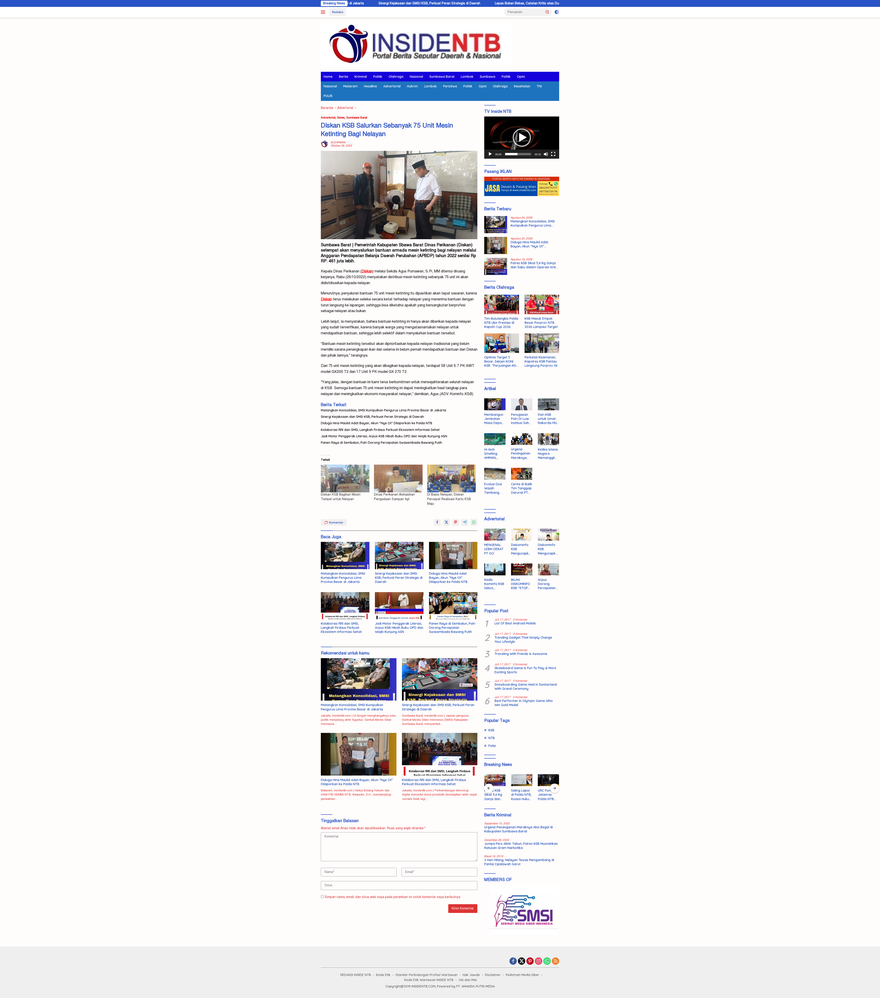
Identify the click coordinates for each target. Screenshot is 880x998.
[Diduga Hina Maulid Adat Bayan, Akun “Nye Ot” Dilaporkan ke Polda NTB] (453, 555)
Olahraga (396, 77)
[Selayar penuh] (553, 154)
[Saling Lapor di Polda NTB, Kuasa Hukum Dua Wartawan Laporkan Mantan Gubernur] (521, 780)
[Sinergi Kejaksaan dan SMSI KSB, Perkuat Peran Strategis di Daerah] (399, 555)
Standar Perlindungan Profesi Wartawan (426, 975)
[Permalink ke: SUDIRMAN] (324, 144)
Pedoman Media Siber (522, 975)
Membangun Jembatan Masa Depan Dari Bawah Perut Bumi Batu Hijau (493, 419)
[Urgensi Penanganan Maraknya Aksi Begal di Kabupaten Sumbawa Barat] (521, 439)
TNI (539, 86)
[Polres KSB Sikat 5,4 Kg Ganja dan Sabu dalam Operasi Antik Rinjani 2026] (495, 266)
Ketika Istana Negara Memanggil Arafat (548, 453)
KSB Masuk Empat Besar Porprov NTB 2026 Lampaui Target (541, 322)
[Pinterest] (530, 961)
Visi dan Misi (468, 980)
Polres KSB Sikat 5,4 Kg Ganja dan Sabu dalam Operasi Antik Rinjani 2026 (534, 265)
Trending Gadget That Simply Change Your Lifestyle (523, 639)
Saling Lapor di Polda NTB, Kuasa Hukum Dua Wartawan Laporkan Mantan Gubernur (521, 794)
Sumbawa (487, 77)
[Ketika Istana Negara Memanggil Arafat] (548, 439)
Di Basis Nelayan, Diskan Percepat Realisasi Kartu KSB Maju (449, 499)
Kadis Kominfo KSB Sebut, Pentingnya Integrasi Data (494, 584)
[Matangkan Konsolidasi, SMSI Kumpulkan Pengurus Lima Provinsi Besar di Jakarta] (345, 555)
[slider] (518, 154)
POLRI (328, 96)
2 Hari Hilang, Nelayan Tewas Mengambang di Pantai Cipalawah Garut (519, 862)
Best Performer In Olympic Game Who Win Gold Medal (524, 703)
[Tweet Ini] (446, 522)
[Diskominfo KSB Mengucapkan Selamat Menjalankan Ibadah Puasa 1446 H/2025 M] (548, 535)
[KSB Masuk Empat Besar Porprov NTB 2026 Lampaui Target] (542, 304)
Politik (377, 77)
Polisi (492, 746)
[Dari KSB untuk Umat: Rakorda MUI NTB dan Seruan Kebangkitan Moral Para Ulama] (548, 404)
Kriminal (361, 77)
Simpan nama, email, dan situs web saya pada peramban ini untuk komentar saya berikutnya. (393, 897)
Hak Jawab (471, 975)
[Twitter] (521, 961)
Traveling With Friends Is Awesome (521, 654)
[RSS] (555, 961)
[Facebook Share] (437, 522)
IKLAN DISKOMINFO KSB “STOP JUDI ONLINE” (521, 584)
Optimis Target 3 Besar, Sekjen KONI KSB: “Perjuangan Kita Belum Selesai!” (501, 361)
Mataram (350, 86)
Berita (343, 77)
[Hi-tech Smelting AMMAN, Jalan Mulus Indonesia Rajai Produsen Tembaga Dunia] (495, 439)
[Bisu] (546, 154)
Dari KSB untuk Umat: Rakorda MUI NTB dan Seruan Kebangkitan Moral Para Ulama (548, 419)
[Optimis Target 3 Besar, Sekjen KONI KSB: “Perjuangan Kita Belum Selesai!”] (501, 343)
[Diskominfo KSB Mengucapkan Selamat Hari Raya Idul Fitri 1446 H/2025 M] (521, 535)
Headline (370, 86)
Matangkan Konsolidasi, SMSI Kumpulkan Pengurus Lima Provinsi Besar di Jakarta (383, 410)
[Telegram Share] (464, 522)
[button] (547, 12)
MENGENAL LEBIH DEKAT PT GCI (493, 549)
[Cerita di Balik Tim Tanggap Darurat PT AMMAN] (521, 474)
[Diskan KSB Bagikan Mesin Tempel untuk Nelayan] (345, 478)
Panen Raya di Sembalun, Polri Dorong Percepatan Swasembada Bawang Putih (381, 443)
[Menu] (324, 12)
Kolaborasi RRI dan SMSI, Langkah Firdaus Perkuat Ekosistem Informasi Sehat (380, 430)
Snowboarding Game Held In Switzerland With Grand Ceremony (526, 686)
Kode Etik (383, 975)
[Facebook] (513, 961)
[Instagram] (538, 961)
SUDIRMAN (337, 142)
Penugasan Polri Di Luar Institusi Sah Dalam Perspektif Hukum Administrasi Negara (520, 419)
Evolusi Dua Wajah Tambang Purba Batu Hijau (493, 488)
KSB (491, 730)
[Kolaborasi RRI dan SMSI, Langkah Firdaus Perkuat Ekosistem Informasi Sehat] (345, 605)
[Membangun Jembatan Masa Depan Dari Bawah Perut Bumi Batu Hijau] (495, 404)
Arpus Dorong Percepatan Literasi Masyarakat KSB (547, 584)
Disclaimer (493, 975)
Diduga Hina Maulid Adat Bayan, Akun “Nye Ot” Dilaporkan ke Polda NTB (376, 423)
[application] (521, 137)
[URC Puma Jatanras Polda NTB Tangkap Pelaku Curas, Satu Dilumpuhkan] (548, 780)
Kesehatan (522, 86)
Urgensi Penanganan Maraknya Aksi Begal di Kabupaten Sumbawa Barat (521, 453)
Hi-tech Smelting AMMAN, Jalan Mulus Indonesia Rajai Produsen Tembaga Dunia (493, 453)
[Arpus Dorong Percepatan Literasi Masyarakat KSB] (548, 569)
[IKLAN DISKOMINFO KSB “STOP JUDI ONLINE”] (521, 569)
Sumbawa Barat (441, 77)
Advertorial (392, 86)
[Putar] (490, 154)
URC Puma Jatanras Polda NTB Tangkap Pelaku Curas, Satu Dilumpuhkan (548, 794)
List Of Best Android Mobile (515, 623)
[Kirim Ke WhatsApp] (473, 522)
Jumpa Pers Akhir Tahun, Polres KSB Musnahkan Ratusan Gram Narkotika (521, 846)
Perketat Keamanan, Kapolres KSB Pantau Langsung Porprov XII (541, 361)
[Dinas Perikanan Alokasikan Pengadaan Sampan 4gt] (398, 478)
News (341, 117)
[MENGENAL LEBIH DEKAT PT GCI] (495, 535)
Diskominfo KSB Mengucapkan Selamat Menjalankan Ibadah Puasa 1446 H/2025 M (548, 549)
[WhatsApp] (547, 961)
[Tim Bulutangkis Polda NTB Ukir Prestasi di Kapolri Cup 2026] (501, 304)
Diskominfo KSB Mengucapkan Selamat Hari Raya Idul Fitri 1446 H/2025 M (521, 549)
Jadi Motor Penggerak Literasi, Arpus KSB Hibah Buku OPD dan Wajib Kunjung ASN (384, 436)
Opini (521, 77)
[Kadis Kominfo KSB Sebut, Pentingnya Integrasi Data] (495, 569)
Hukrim (412, 86)
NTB (491, 738)
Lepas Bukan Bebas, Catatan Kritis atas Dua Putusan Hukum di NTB (474, 3)
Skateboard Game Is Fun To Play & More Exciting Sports (525, 670)
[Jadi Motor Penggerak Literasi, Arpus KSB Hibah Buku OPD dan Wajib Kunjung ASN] (399, 605)
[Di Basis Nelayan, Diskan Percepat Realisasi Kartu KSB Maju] (451, 478)
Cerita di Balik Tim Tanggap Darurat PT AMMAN (521, 488)
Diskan (326, 299)
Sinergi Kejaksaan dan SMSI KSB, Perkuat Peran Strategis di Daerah (359, 3)
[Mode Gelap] (556, 12)
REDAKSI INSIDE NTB (355, 975)
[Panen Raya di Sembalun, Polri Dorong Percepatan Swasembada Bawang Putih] (453, 605)
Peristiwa (450, 86)
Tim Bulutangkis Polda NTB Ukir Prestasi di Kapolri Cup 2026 (501, 322)
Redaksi (337, 12)
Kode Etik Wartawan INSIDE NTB (429, 980)
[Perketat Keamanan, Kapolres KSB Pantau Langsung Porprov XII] (542, 343)
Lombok (467, 77)
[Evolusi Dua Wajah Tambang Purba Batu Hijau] (495, 474)
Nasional (416, 77)
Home (328, 77)
